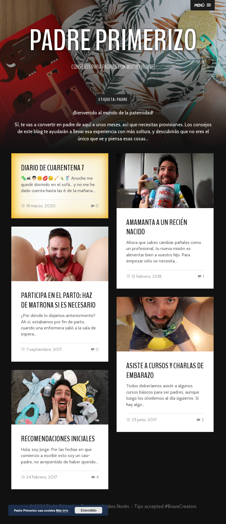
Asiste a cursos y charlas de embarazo (165, 371)
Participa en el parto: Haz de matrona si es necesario (58, 300)
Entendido (88, 510)
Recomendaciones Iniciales (58, 439)
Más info (62, 510)
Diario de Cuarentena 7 (52, 168)
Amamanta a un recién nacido (156, 227)
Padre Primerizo (113, 41)
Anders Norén (115, 506)
